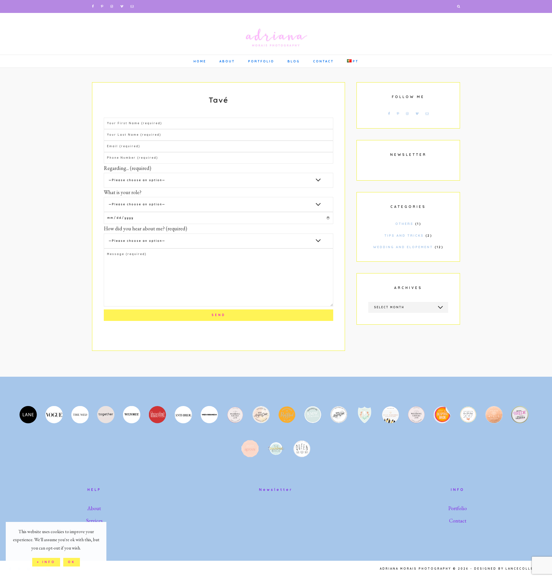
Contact (457, 520)
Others (404, 224)
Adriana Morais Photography (276, 33)
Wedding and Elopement (403, 247)
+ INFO (46, 562)
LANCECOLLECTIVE (525, 569)
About (94, 508)
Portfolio (457, 508)
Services (94, 520)
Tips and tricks (404, 236)
